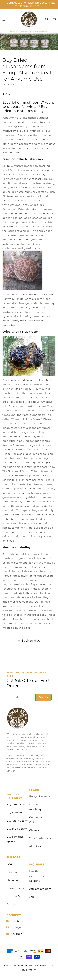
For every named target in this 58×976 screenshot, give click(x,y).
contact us (35, 623)
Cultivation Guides (36, 820)
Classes (34, 830)
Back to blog (31, 640)
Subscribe (43, 697)
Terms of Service (17, 896)
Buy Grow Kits (15, 804)
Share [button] (9, 94)
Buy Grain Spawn (17, 820)
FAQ (9, 863)
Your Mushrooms (40, 838)
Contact (11, 904)
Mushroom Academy (36, 807)
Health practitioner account (36, 876)
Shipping (12, 879)
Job (31, 896)
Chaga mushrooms (28, 492)
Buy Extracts (14, 812)
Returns (11, 871)
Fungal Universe (39, 796)
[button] (4, 19)
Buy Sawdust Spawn (14, 839)
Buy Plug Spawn (17, 828)
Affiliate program (40, 888)
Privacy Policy (15, 888)
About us (35, 846)
